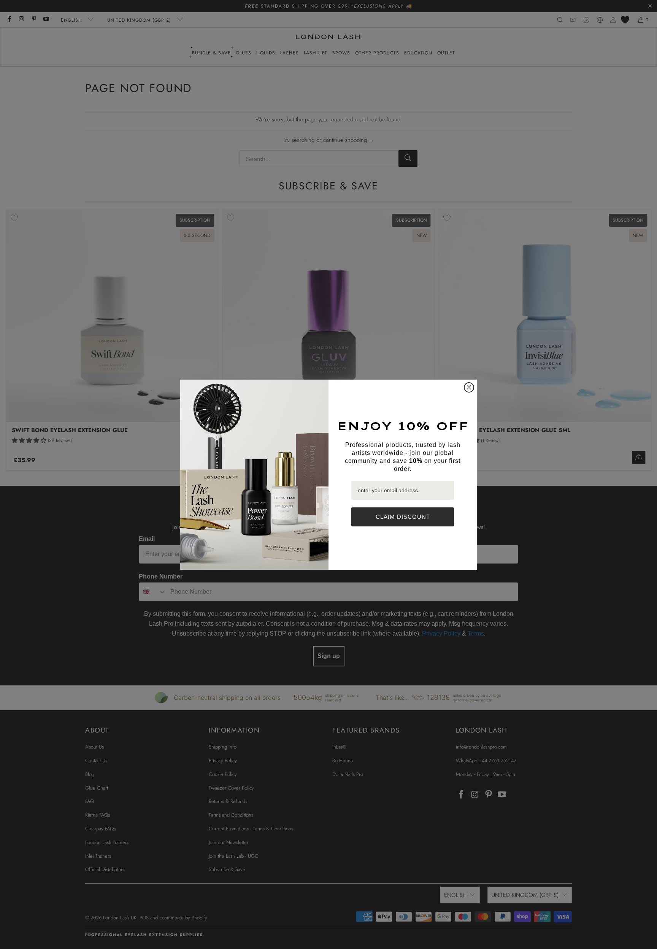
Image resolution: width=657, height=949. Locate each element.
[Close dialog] (469, 387)
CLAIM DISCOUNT (403, 516)
